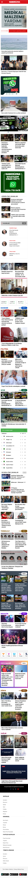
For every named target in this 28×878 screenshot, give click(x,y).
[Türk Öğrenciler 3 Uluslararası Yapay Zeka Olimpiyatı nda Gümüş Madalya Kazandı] (20, 536)
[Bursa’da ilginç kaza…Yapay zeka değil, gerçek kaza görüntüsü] (20, 598)
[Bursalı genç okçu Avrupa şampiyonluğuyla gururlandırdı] (20, 499)
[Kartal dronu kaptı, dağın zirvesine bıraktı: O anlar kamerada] (20, 668)
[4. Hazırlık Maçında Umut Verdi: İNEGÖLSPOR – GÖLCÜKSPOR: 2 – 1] (20, 395)
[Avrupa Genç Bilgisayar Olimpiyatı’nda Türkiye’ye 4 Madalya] (14, 557)
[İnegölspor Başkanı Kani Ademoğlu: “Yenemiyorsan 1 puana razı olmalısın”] (5, 478)
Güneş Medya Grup (19, 869)
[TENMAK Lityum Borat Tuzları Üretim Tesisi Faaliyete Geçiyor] (20, 313)
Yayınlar (5, 840)
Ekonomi (5, 802)
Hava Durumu (6, 847)
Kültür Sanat (6, 860)
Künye (4, 825)
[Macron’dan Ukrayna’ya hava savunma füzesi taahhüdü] (14, 719)
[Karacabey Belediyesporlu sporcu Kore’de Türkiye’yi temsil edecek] (7, 515)
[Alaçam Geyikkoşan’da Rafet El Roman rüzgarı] (14, 636)
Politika (4, 809)
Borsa (4, 827)
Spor (4, 807)
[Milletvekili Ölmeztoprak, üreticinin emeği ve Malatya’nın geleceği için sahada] (20, 354)
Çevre (4, 856)
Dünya (4, 813)
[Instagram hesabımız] (15, 789)
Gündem (5, 800)
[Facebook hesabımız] (10, 789)
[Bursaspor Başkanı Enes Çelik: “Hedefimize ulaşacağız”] (7, 499)
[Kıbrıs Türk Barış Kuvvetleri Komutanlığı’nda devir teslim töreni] (7, 695)
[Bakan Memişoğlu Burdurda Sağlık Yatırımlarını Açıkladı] (7, 752)
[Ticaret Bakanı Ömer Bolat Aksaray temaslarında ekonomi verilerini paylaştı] (7, 313)
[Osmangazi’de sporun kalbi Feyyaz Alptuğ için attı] (20, 515)
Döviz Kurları (6, 829)
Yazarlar (5, 822)
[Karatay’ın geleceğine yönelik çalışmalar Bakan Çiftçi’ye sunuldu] (7, 354)
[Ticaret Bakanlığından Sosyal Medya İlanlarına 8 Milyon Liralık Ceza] (14, 334)
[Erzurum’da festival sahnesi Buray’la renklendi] (20, 618)
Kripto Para (5, 842)
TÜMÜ (24, 223)
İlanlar (4, 804)
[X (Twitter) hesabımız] (13, 789)
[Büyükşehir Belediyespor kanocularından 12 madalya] (14, 415)
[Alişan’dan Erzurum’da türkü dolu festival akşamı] (7, 618)
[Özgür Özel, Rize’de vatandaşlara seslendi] (14, 377)
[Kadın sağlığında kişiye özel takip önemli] (20, 752)
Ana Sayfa (5, 820)
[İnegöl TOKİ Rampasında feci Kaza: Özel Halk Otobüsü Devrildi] (7, 598)
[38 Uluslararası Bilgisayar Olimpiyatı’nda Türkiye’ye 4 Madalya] (7, 536)
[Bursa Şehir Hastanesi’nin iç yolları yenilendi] (14, 104)
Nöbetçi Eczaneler (7, 845)
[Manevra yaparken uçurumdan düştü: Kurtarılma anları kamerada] (5, 210)
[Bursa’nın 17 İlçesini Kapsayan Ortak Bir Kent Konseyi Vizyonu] (14, 62)
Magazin (5, 811)
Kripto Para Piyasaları (8, 831)
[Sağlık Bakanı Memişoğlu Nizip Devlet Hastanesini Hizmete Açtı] (14, 772)
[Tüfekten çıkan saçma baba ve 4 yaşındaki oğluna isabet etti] (5, 217)
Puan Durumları (6, 838)
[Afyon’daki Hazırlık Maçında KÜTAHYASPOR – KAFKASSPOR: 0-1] (7, 395)
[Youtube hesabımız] (18, 789)
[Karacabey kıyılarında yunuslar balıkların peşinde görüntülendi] (14, 42)
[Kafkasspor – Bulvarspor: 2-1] (5, 485)
